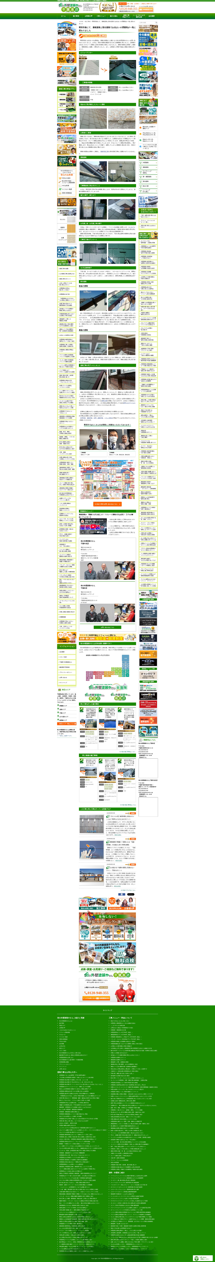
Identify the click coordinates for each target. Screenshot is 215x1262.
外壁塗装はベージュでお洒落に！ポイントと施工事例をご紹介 (75, 1239)
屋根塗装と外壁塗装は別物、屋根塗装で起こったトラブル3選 (75, 1166)
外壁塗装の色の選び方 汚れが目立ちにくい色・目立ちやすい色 (76, 1082)
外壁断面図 (62, 617)
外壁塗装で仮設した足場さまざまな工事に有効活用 (148, 375)
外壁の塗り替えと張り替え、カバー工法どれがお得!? (148, 308)
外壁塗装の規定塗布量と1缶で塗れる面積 (148, 451)
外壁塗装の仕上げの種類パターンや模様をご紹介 (148, 564)
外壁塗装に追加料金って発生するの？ (146, 257)
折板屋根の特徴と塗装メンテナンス (64, 509)
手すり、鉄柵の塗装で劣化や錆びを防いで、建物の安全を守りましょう (129, 1135)
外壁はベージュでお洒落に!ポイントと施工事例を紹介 (148, 544)
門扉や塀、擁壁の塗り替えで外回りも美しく (122, 1073)
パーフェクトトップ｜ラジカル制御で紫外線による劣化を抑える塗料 (129, 1175)
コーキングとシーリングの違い (67, 601)
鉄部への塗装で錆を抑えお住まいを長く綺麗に (66, 524)
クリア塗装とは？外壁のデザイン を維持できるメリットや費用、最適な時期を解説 (133, 1219)
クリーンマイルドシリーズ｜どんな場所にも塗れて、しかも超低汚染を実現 (131, 1207)
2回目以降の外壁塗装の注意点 (146, 334)
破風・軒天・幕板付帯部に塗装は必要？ (65, 432)
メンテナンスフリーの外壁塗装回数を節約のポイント (148, 318)
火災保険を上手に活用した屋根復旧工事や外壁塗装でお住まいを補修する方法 (131, 1048)
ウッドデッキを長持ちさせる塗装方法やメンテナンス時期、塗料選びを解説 (131, 1137)
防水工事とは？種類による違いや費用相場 (67, 570)
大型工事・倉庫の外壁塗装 (118, 1158)
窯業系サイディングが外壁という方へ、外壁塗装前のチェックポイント (129, 1246)
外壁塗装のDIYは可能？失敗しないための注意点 (148, 395)
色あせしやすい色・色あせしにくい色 (148, 140)
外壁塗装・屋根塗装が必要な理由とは (69, 1111)
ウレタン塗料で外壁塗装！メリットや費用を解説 (67, 360)
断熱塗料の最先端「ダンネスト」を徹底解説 (148, 487)
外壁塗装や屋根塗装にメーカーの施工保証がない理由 (148, 364)
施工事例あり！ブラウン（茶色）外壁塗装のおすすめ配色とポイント (77, 1242)
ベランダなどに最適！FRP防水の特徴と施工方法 (66, 576)
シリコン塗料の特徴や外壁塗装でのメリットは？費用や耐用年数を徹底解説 (131, 1212)
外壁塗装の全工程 (64, 294)
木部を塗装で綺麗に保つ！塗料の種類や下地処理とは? (149, 472)
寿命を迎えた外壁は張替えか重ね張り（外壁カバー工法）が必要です (129, 1069)
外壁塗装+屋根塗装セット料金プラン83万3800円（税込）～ (126, 1037)
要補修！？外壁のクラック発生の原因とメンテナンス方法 (74, 1143)
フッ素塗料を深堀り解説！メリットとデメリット (148, 554)
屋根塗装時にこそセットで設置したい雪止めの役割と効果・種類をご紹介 (130, 1123)
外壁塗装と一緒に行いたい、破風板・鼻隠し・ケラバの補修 (126, 1110)
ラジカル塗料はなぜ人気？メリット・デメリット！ (148, 580)
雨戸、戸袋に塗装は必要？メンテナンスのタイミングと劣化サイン (128, 1146)
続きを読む (118, 835)
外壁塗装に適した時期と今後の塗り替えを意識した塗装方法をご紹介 (77, 1137)
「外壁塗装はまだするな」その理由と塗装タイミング (67, 299)
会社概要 (152, 16)
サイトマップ (63, 682)
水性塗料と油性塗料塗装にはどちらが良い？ (148, 421)
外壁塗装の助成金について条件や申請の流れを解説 (124, 1082)
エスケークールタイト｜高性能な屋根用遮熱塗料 (124, 1191)
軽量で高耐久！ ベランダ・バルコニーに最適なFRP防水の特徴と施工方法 (78, 1201)
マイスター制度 (63, 1037)
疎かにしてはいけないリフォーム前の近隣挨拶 (148, 293)
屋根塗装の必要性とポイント (118, 1059)
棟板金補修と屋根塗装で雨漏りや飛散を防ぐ (66, 560)
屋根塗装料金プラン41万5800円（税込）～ (122, 1034)
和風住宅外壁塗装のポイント (146, 431)
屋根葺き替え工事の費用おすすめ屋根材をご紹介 (66, 324)
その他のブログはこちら (128, 890)
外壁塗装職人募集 (64, 1062)
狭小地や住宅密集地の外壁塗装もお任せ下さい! (66, 494)
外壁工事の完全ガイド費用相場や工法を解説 (65, 304)
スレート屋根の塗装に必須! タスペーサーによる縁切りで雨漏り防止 (77, 1169)
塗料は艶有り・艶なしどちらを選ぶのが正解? (147, 416)
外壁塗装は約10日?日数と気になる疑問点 (147, 288)
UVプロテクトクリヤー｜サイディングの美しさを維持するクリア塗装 (129, 1201)
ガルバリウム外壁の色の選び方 (146, 329)
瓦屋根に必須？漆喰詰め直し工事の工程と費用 (123, 1100)
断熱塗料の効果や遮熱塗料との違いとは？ (148, 482)
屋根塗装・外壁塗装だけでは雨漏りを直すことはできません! (75, 1107)
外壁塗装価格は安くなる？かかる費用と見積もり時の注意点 (126, 1043)
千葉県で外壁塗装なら (65, 662)
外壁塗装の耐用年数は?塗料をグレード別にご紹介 (67, 340)
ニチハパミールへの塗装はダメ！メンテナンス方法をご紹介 (75, 1212)
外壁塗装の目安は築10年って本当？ (64, 289)
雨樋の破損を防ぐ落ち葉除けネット (64, 473)
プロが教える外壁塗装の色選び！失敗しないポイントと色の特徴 (76, 1077)
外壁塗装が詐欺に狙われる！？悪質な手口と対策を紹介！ (74, 1162)
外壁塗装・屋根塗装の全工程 (118, 1030)
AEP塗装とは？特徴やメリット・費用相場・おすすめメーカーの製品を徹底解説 (132, 1221)
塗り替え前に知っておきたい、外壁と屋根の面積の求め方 (74, 1182)
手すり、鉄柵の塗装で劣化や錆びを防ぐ (65, 535)
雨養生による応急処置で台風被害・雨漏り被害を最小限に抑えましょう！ (78, 1219)
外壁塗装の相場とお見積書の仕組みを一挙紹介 (123, 1041)
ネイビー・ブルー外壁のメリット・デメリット (148, 523)
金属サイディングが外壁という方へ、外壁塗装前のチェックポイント (129, 1248)
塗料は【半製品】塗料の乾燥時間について (66, 596)
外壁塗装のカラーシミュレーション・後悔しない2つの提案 (74, 1086)
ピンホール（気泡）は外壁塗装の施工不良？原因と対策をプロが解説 (77, 1150)
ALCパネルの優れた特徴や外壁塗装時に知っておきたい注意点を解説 (77, 1180)
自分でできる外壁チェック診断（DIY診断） (71, 1116)
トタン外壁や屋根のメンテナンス (65, 504)
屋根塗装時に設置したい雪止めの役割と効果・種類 (67, 468)
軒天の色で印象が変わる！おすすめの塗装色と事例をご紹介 (126, 1114)
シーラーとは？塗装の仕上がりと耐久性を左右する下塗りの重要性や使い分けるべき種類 (134, 1237)
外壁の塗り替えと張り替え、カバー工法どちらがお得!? (73, 1121)
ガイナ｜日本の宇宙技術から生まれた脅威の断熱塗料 (125, 1205)
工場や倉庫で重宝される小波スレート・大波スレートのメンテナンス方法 (78, 1191)
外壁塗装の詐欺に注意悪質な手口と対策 (147, 282)
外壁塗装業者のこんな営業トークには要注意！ (148, 390)
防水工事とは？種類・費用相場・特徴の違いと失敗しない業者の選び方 (78, 1198)
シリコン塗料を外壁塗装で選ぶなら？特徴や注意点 (67, 365)
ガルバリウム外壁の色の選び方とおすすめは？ (71, 1132)
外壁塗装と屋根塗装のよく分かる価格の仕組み (123, 1023)
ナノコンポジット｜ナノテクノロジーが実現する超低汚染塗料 (127, 1196)
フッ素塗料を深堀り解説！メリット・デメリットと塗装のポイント (77, 1244)
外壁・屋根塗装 (98, 418)
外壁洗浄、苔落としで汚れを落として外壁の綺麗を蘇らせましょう (128, 1148)
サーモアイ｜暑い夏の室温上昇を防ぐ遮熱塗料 (123, 1180)
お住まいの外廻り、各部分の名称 (68, 1123)
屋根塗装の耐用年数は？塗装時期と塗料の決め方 (148, 513)
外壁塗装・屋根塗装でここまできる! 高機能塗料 (72, 1153)
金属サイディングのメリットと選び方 (65, 499)
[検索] (156, 22)
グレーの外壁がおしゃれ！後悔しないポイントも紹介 (148, 528)
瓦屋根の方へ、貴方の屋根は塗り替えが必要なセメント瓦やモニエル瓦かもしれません (134, 1105)
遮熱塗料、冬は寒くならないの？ (119, 1223)
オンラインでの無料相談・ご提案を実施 (148, 241)
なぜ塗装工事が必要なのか (67, 273)
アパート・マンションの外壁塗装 (119, 1160)
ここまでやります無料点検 (139, 16)
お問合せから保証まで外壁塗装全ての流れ (122, 1027)
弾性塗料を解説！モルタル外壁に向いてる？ (148, 559)
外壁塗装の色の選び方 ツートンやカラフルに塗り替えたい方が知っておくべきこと (81, 1084)
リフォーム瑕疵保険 (64, 1032)
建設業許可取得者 (64, 667)
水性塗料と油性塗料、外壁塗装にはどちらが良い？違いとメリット (128, 1232)
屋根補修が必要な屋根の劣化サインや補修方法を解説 (125, 1128)
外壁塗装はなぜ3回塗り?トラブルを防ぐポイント (66, 427)
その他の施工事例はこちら (127, 751)
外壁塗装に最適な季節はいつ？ (66, 350)
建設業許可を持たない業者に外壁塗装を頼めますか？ (73, 1055)
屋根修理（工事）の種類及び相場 (65, 319)
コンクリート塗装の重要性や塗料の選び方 (65, 555)
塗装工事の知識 (63, 268)
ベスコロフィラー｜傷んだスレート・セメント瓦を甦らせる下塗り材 (129, 1184)
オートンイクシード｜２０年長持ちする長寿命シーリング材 (126, 1210)
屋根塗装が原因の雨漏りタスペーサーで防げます (66, 488)
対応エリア (62, 1048)
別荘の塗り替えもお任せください (148, 226)
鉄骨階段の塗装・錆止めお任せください (66, 529)
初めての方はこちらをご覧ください (120, 1021)
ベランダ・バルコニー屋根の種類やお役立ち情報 (67, 565)
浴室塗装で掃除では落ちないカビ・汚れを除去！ (124, 1139)
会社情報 (61, 1043)
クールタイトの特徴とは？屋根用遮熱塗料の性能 (148, 574)
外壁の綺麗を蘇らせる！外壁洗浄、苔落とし (148, 457)
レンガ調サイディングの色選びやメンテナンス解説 (67, 391)
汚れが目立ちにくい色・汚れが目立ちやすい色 (150, 133)
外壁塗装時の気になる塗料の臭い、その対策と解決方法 (74, 1102)
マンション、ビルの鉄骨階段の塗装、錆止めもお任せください (127, 1132)
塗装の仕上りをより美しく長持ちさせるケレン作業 (67, 406)
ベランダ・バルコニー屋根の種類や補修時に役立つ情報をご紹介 (76, 1196)
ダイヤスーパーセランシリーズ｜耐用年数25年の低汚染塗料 (126, 1187)
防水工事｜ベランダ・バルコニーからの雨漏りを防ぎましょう (127, 1078)
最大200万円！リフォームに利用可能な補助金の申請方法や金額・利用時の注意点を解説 (134, 1050)
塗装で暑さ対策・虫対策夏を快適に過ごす (66, 376)
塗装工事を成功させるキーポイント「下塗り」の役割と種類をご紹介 (129, 1239)
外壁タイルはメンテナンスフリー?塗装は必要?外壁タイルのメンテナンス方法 (131, 1096)
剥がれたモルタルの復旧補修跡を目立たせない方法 (67, 396)
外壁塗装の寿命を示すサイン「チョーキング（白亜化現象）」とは (77, 1141)
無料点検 (104, 400)
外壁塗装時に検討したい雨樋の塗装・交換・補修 (66, 463)
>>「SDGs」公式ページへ (64, 735)
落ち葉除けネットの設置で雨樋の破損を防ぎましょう (125, 1126)
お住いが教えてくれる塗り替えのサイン (65, 283)
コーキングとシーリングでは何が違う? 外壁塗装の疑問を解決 (75, 1178)
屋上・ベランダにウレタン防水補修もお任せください (67, 581)
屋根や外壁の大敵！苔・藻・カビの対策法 (147, 462)
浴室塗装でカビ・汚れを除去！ (65, 545)
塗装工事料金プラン (126, 16)
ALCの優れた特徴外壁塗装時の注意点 (65, 606)
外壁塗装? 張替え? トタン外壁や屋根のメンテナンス (124, 1091)
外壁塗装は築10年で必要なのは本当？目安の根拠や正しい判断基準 (77, 1093)
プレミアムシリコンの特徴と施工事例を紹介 (147, 569)
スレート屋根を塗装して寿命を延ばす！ (121, 1155)
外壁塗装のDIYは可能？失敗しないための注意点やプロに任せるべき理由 (78, 1118)
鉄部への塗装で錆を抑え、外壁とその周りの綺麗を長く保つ (126, 1130)
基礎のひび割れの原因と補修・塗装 (146, 503)
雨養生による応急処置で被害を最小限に (148, 498)
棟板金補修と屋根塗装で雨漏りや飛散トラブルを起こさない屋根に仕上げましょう (81, 1194)
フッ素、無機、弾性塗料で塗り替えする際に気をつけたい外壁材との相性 (78, 1189)
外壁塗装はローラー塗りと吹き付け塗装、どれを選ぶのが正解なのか (77, 1175)
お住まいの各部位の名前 (66, 335)
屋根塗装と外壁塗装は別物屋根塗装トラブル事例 (67, 417)
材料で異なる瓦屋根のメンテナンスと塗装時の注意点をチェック (128, 1103)
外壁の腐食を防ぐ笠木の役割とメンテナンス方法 (67, 458)
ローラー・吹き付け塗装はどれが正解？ (146, 446)
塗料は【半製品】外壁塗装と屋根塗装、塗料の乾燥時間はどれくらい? (77, 1173)
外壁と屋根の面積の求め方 (67, 612)
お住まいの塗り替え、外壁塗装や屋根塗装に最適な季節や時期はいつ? (77, 1139)
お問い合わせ (63, 677)
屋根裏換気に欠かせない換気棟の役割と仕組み (66, 586)
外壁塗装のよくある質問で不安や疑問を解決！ (148, 247)
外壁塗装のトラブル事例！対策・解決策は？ (148, 508)
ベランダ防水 (108, 418)
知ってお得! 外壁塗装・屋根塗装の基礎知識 (70, 1109)
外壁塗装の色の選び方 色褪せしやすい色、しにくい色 (73, 1079)
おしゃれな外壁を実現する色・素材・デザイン (148, 518)
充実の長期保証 (63, 1039)
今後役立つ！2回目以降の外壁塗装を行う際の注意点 (124, 1071)
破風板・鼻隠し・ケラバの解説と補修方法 (67, 437)
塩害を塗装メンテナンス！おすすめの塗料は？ (67, 591)
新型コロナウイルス (129, 403)
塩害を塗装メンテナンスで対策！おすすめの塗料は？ (73, 1207)
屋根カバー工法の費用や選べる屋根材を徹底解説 (66, 330)
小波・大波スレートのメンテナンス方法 (65, 627)
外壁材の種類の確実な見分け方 (145, 313)
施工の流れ (114, 16)
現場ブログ (62, 1025)
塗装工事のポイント (65, 279)
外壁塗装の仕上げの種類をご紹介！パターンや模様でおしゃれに (76, 1251)
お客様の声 (88, 16)
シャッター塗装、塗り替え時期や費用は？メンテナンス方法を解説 (128, 1142)
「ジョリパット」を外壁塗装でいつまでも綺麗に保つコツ (74, 1187)
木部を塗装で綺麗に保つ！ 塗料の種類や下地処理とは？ (74, 1210)
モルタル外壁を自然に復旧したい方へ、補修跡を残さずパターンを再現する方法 (80, 1148)
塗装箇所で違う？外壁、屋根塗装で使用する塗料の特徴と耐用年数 (128, 1226)
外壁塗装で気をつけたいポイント (66, 422)
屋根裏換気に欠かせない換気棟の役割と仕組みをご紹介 (74, 1205)
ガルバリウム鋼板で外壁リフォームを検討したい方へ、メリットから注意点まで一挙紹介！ (83, 1130)
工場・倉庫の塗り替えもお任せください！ (148, 216)
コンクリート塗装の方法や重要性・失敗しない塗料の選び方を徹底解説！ (130, 1144)
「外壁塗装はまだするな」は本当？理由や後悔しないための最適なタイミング (79, 1095)
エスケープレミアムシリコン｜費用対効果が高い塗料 (125, 1189)
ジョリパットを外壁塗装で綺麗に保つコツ (148, 441)
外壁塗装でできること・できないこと (66, 412)
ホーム (63, 16)
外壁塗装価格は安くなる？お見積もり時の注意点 (67, 314)
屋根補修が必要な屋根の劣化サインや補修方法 (66, 478)
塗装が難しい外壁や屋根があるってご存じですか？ (148, 400)
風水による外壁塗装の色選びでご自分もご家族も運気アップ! (75, 1089)
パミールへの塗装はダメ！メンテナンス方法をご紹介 (148, 477)
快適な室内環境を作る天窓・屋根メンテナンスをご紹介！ (126, 1116)
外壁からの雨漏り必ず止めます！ (119, 1053)
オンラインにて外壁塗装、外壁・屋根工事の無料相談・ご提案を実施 (129, 1080)
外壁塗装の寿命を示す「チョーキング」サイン (66, 381)
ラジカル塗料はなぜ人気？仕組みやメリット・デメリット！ (75, 1248)
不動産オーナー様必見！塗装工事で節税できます (148, 370)
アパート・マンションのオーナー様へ (148, 221)
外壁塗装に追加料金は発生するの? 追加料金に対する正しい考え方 (128, 1085)
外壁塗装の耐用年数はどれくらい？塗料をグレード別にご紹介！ (76, 1134)
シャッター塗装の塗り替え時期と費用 (65, 550)
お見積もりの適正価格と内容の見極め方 (148, 277)
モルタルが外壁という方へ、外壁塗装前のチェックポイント (126, 1244)
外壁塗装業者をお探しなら (66, 1057)
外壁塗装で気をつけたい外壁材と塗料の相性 (66, 622)
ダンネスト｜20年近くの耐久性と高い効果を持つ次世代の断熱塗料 (128, 1203)
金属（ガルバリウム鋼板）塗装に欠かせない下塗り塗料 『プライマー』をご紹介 (132, 1242)
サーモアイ (131, 227)
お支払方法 (62, 1046)
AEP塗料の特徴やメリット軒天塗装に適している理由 (148, 585)
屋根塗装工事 (104, 151)
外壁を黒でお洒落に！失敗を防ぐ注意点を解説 (148, 533)
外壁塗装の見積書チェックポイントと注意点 (148, 272)
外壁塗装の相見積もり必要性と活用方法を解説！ (148, 262)
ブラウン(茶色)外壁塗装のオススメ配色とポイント (148, 549)
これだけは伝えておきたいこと (67, 1030)
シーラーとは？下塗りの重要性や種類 (147, 354)
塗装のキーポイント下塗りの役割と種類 (146, 344)
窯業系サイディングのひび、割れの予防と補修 (148, 405)
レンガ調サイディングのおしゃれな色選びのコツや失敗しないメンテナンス (79, 1146)
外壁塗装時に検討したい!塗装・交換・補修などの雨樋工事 (126, 1121)
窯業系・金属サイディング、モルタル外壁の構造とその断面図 (75, 1184)
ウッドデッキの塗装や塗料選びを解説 (65, 540)
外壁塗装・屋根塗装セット (67, 105)
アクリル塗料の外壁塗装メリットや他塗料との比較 (67, 355)
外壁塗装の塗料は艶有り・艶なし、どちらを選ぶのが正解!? (126, 1230)
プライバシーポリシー (65, 672)
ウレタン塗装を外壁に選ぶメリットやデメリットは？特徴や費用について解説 (131, 1216)
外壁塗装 (83, 418)
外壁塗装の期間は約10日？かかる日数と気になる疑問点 (74, 1091)
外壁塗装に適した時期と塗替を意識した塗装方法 (66, 345)
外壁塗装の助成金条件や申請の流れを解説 (148, 252)
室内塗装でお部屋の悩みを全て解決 (120, 1075)
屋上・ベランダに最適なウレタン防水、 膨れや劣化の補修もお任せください (79, 1203)
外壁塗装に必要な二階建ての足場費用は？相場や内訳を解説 (126, 1169)
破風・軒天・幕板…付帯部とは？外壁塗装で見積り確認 (125, 1107)
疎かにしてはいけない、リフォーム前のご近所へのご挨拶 (74, 1100)
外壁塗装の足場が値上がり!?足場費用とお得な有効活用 (125, 1167)
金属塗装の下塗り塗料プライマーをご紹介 (147, 349)
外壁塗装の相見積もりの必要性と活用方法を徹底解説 (73, 1159)
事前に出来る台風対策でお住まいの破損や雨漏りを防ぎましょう (76, 1216)
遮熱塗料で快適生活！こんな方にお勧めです (122, 1194)
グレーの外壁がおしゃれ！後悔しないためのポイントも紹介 (75, 1232)
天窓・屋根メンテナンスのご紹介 (65, 453)
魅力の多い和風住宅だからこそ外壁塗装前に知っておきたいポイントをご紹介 (131, 1098)
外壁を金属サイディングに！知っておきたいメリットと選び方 (127, 1089)
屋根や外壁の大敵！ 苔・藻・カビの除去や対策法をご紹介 (126, 1151)
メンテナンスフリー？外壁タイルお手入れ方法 (148, 426)
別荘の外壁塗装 (115, 1162)
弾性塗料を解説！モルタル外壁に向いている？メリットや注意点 (76, 1246)
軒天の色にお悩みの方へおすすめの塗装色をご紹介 (67, 447)
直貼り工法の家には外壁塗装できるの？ (146, 410)
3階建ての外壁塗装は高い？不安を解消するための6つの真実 (75, 1105)
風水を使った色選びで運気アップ (149, 127)
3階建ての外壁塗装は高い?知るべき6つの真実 (148, 303)
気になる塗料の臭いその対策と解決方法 (146, 298)
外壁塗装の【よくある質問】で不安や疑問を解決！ (72, 1075)
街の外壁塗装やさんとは (65, 1021)
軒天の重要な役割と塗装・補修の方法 (65, 442)
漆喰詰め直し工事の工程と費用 (146, 436)
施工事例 (76, 16)
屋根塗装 (89, 418)
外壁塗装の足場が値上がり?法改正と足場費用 (149, 380)
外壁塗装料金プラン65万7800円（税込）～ (122, 1032)
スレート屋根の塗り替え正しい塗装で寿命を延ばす (67, 483)
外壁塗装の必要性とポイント (118, 1057)
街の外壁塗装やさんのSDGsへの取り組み (70, 1053)
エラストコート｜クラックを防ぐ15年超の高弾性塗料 (125, 1198)
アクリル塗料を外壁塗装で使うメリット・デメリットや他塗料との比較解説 (131, 1214)
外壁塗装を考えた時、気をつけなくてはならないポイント (74, 1155)
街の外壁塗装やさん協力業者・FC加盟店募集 (71, 1059)
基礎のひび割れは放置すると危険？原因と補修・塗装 (73, 1221)
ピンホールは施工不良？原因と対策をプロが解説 (66, 401)
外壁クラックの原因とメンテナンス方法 (65, 386)
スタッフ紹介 (63, 657)
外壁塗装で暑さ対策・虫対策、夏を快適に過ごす (124, 1164)
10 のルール (62, 1034)
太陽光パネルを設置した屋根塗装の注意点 (148, 467)
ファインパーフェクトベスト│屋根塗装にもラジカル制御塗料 (127, 1178)
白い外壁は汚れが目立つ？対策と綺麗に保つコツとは (148, 539)
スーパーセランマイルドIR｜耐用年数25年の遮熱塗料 (125, 1182)
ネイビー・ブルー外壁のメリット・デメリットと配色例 (74, 1230)
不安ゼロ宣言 (62, 1041)
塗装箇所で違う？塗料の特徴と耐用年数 (147, 339)
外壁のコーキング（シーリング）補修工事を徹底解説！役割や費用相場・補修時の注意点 (134, 1087)
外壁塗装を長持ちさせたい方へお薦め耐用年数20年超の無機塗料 (128, 1235)
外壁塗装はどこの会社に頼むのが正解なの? (70, 1171)
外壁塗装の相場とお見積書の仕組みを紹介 (148, 267)
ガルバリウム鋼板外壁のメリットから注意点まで (148, 323)
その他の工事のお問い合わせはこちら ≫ (107, 504)
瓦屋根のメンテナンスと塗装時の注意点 (66, 514)
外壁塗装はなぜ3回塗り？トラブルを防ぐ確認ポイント (73, 1157)
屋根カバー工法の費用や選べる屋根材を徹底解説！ (124, 1066)
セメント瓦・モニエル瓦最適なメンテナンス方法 (66, 519)
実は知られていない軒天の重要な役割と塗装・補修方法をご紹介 (128, 1112)
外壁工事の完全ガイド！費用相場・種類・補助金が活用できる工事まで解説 (79, 1098)
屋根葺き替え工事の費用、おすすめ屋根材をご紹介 (124, 1064)
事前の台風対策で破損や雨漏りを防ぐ (146, 492)
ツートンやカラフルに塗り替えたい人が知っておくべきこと (150, 146)
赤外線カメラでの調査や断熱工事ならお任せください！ (125, 1055)
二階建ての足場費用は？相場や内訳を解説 (148, 385)
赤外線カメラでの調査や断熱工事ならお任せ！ (66, 309)
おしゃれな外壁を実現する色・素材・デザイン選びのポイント (75, 1228)
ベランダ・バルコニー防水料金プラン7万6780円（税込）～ (126, 1039)
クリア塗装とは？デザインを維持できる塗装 (67, 371)
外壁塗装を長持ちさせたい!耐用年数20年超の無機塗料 (148, 359)
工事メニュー (101, 16)
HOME (81, 21)
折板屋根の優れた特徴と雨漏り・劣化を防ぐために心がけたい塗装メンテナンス (132, 1094)
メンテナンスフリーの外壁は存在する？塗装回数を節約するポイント (77, 1127)
